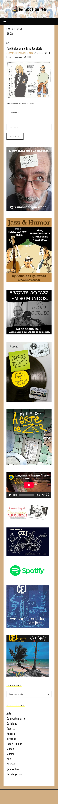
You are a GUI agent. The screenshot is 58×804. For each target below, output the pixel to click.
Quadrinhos (12, 769)
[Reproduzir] (10, 494)
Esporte (10, 728)
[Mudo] (43, 494)
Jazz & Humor (14, 744)
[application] (28, 485)
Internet (11, 739)
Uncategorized (14, 774)
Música (10, 754)
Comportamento (13, 53)
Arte (8, 713)
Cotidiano (11, 723)
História (10, 733)
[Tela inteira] (47, 494)
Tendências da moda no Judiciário (24, 48)
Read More (14, 112)
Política (29, 53)
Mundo (10, 749)
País (23, 53)
